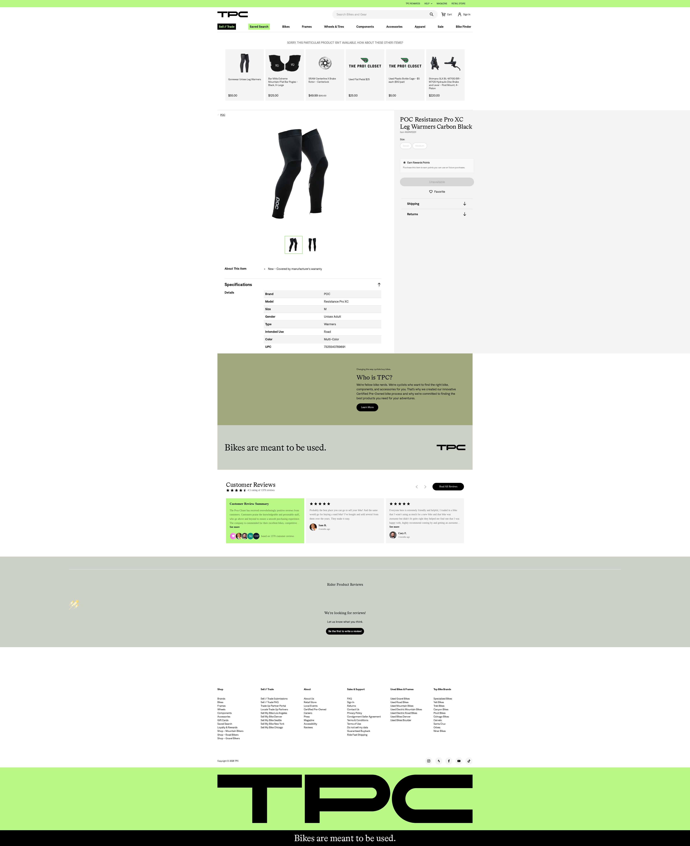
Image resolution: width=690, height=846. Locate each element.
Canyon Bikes (441, 709)
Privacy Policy (354, 713)
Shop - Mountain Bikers (230, 731)
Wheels (221, 709)
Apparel (420, 26)
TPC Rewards (413, 3)
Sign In (350, 702)
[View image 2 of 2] (312, 244)
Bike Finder (463, 26)
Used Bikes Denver (400, 716)
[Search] (432, 14)
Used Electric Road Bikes (403, 713)
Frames (307, 26)
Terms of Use (354, 723)
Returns (351, 705)
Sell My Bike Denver (271, 716)
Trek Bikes (439, 705)
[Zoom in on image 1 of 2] (302, 174)
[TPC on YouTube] (459, 761)
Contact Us (353, 709)
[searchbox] (379, 14)
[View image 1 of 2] (293, 244)
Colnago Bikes (441, 716)
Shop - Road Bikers (227, 734)
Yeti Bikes (439, 702)
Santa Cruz (439, 723)
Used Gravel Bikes (400, 698)
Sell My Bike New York (272, 723)
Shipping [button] (413, 203)
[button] (464, 14)
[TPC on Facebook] (448, 761)
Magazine (442, 3)
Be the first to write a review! (345, 631)
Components (365, 26)
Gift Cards (222, 720)
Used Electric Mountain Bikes (406, 709)
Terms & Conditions (357, 720)
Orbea (437, 727)
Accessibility (310, 723)
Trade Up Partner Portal (273, 705)
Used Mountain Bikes (401, 705)
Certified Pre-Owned (315, 709)
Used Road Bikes (399, 702)
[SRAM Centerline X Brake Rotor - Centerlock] (325, 63)
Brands (221, 698)
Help (426, 3)
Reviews (308, 727)
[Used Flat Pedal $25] (365, 63)
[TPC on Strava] (438, 761)
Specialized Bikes (443, 698)
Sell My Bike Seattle (271, 720)
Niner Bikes (440, 731)
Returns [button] (412, 214)
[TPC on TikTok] (469, 761)
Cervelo (438, 720)
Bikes (286, 26)
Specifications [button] (238, 284)
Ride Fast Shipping (357, 734)
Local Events (311, 705)
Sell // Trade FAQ (270, 702)
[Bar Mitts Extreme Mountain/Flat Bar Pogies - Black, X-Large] (284, 63)
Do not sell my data (357, 727)
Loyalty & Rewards (227, 727)
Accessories (394, 26)
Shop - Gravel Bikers (228, 738)
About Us (309, 698)
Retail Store (458, 3)
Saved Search (259, 26)
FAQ (349, 698)
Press (307, 716)
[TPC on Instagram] (428, 761)
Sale (440, 26)
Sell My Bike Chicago (272, 727)
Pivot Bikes (439, 713)
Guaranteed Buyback (358, 731)
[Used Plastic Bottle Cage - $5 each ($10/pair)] (405, 63)
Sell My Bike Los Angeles (274, 713)
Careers (308, 713)
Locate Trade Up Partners (274, 709)
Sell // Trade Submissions (274, 698)
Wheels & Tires (334, 26)
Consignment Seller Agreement (364, 716)
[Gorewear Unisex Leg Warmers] (244, 63)
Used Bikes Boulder (400, 720)
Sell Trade (226, 26)
